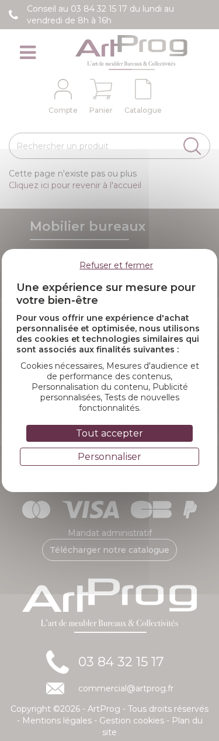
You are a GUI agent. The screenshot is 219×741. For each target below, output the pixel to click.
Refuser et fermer (116, 265)
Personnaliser (109, 456)
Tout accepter (109, 433)
